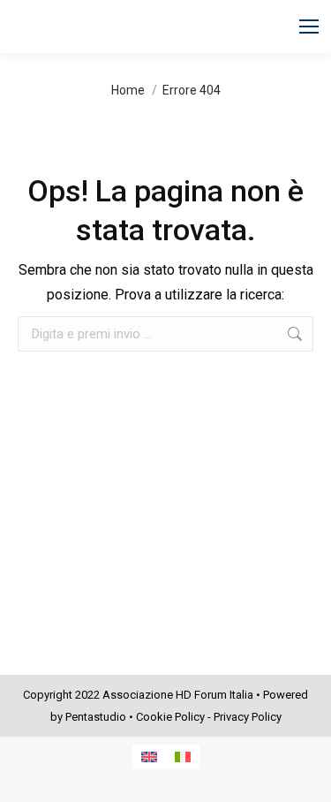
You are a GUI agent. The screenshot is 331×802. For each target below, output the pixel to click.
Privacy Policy (248, 716)
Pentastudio (95, 716)
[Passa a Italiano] (182, 756)
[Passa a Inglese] (149, 756)
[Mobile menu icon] (309, 26)
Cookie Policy (170, 716)
